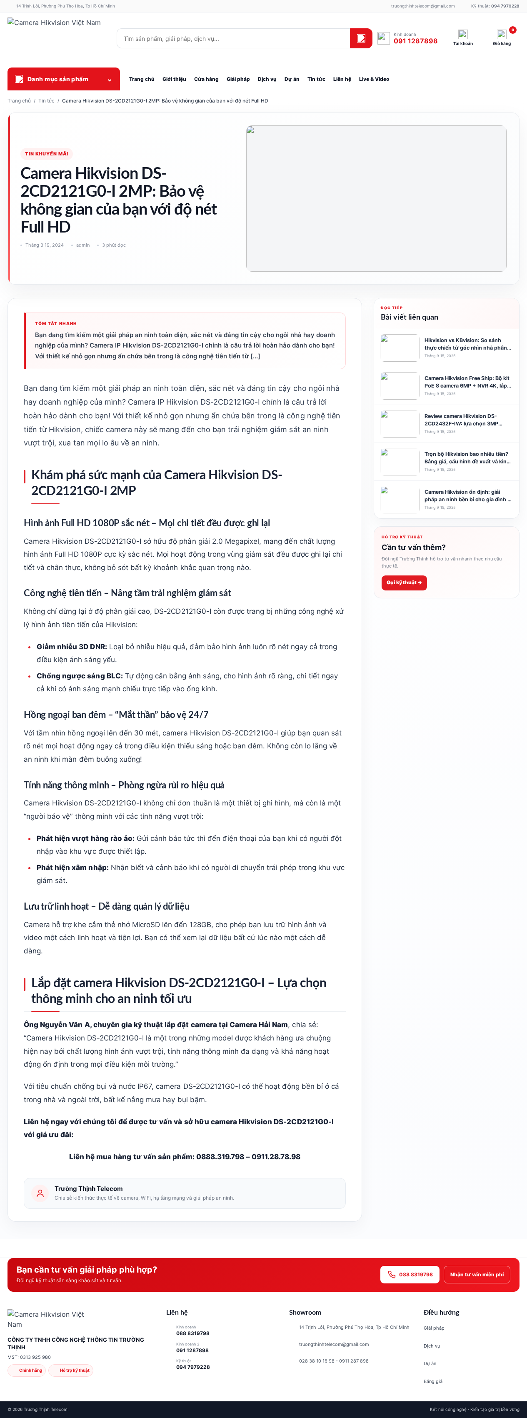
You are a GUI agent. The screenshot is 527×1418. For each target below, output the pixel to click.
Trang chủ (19, 101)
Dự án (430, 1363)
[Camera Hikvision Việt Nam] (59, 38)
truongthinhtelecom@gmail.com (334, 1344)
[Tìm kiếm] (361, 38)
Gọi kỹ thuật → (404, 583)
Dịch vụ (432, 1346)
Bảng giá (433, 1381)
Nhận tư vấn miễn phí (477, 1274)
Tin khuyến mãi (46, 154)
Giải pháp (434, 1328)
